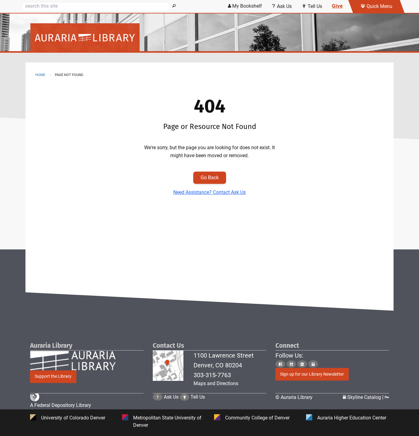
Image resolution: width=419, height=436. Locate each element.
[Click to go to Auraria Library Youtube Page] (291, 364)
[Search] (174, 6)
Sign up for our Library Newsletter (312, 374)
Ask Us (284, 6)
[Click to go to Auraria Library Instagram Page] (313, 364)
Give (337, 6)
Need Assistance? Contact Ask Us (209, 192)
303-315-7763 (212, 375)
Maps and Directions (216, 383)
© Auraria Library (294, 397)
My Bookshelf (246, 6)
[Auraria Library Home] (209, 37)
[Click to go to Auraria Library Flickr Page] (302, 364)
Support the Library (53, 376)
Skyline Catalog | (365, 397)
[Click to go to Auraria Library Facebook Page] (280, 364)
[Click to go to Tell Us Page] (185, 397)
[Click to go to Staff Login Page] (387, 397)
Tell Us (314, 6)
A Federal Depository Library (60, 405)
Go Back (210, 177)
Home (40, 75)
